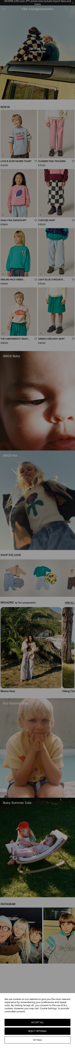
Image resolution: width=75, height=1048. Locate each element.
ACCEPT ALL (37, 1022)
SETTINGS (37, 1040)
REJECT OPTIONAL (37, 1031)
